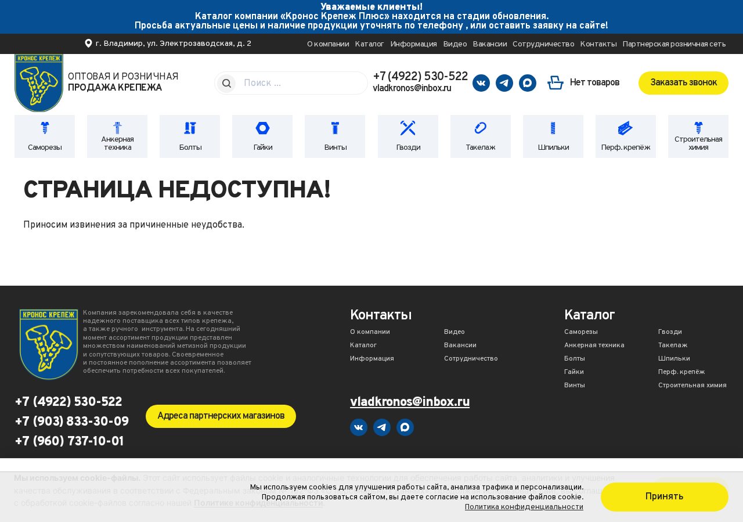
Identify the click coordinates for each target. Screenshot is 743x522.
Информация (413, 44)
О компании (328, 44)
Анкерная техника (117, 144)
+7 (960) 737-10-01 (69, 442)
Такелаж (480, 148)
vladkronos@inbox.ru (412, 89)
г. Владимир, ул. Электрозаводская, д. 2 (173, 44)
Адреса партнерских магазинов (220, 416)
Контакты (598, 44)
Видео (455, 44)
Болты (190, 148)
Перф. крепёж (625, 148)
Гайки (262, 148)
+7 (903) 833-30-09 (71, 423)
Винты (335, 148)
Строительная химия (698, 144)
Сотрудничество (543, 44)
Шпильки (553, 148)
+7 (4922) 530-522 (420, 77)
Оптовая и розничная (123, 83)
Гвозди (408, 148)
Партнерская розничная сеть (674, 44)
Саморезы (45, 148)
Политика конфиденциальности (524, 507)
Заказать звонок (683, 83)
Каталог (369, 44)
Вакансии (490, 44)
